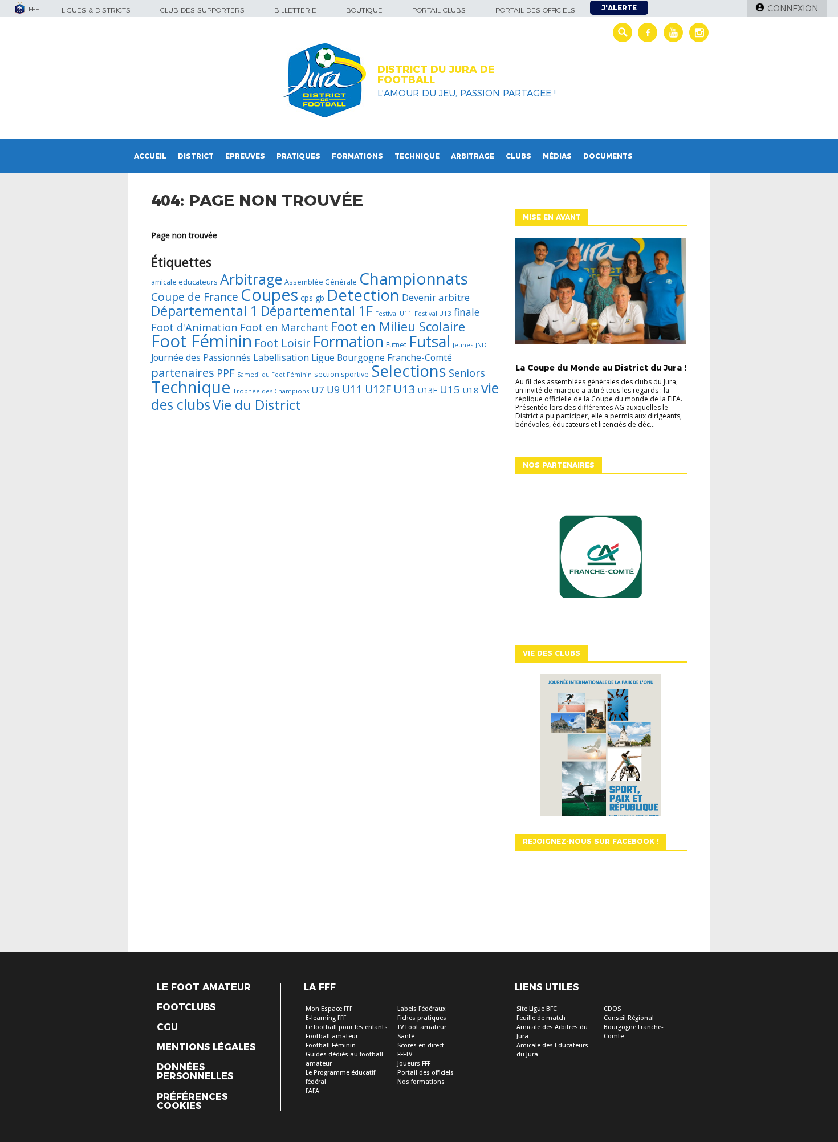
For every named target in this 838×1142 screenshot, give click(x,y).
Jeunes (463, 344)
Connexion (792, 8)
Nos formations (421, 1082)
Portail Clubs (439, 10)
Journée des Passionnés (201, 357)
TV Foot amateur (421, 1027)
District (196, 156)
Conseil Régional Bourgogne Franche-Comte (634, 1027)
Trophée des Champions (271, 391)
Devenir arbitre (436, 297)
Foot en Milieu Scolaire (398, 326)
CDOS (612, 1009)
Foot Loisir (282, 343)
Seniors (467, 373)
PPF (226, 373)
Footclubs (186, 1007)
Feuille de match (541, 1018)
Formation (348, 341)
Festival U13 (432, 313)
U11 (352, 389)
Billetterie (295, 10)
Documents (608, 156)
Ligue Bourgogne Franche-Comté (381, 357)
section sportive (341, 374)
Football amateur (332, 1036)
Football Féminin (331, 1045)
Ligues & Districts (96, 10)
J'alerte (619, 7)
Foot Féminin (201, 341)
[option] (600, 560)
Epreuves (245, 156)
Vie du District (257, 404)
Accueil (150, 156)
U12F (378, 389)
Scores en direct (420, 1045)
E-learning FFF (326, 1018)
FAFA (312, 1091)
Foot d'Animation (194, 327)
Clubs (518, 156)
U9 (333, 389)
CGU (167, 1027)
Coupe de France (194, 296)
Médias (557, 156)
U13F (427, 390)
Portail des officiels (535, 10)
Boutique (364, 10)
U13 (404, 389)
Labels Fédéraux (421, 1009)
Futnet (396, 344)
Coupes (269, 294)
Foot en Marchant (284, 327)
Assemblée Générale (320, 282)
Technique (417, 156)
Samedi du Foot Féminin (274, 375)
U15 (450, 389)
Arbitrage (472, 156)
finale (466, 312)
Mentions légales (206, 1047)
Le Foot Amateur (204, 987)
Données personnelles (195, 1072)
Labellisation (281, 357)
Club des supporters (202, 10)
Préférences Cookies (192, 1101)
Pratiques (298, 156)
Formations (357, 156)
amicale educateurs (184, 282)
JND (481, 344)
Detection (363, 295)
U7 (317, 389)
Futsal (429, 341)
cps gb (312, 297)
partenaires (182, 372)
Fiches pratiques (421, 1018)
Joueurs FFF (413, 1063)
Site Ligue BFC (536, 1009)
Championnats (413, 278)
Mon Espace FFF (329, 1009)
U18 (470, 390)
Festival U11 (393, 313)
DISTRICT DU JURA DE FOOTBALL (436, 74)
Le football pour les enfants (347, 1027)
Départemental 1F (317, 311)
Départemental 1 (204, 311)
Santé (405, 1036)
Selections (408, 370)
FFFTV (404, 1054)
